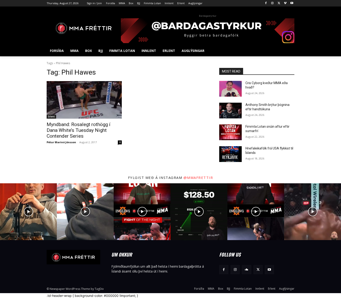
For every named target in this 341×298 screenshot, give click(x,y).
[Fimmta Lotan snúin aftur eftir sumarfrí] (230, 132)
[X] (279, 3)
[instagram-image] (28, 211)
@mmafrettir (198, 177)
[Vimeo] (285, 3)
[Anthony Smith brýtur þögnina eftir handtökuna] (230, 110)
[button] (288, 50)
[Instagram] (272, 3)
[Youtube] (291, 3)
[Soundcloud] (246, 269)
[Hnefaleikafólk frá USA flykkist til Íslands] (230, 154)
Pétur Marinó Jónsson (61, 142)
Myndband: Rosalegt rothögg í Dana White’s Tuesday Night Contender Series (78, 130)
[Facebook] (266, 3)
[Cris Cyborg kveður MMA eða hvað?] (230, 89)
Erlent (51, 116)
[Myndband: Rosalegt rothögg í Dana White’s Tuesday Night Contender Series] (84, 100)
